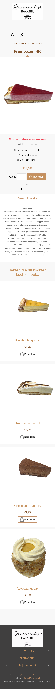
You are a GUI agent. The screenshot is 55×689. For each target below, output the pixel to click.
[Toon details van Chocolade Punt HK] (27, 474)
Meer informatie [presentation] (27, 198)
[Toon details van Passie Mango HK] (27, 308)
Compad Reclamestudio (32, 678)
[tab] (27, 198)
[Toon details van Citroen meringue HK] (27, 391)
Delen (27, 184)
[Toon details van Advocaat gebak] (27, 556)
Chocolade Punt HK (27, 506)
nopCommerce (24, 675)
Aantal (12, 176)
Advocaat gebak (27, 588)
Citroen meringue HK (27, 423)
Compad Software (38, 675)
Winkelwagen (32, 35)
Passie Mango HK (27, 340)
